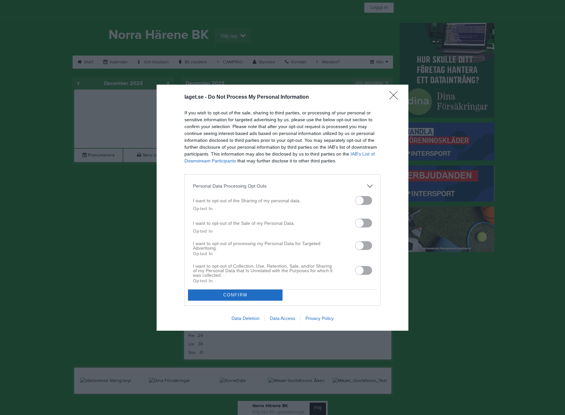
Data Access (282, 318)
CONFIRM (235, 294)
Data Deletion (245, 318)
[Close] (395, 97)
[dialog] (282, 208)
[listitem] (282, 186)
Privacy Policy (319, 318)
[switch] (363, 200)
